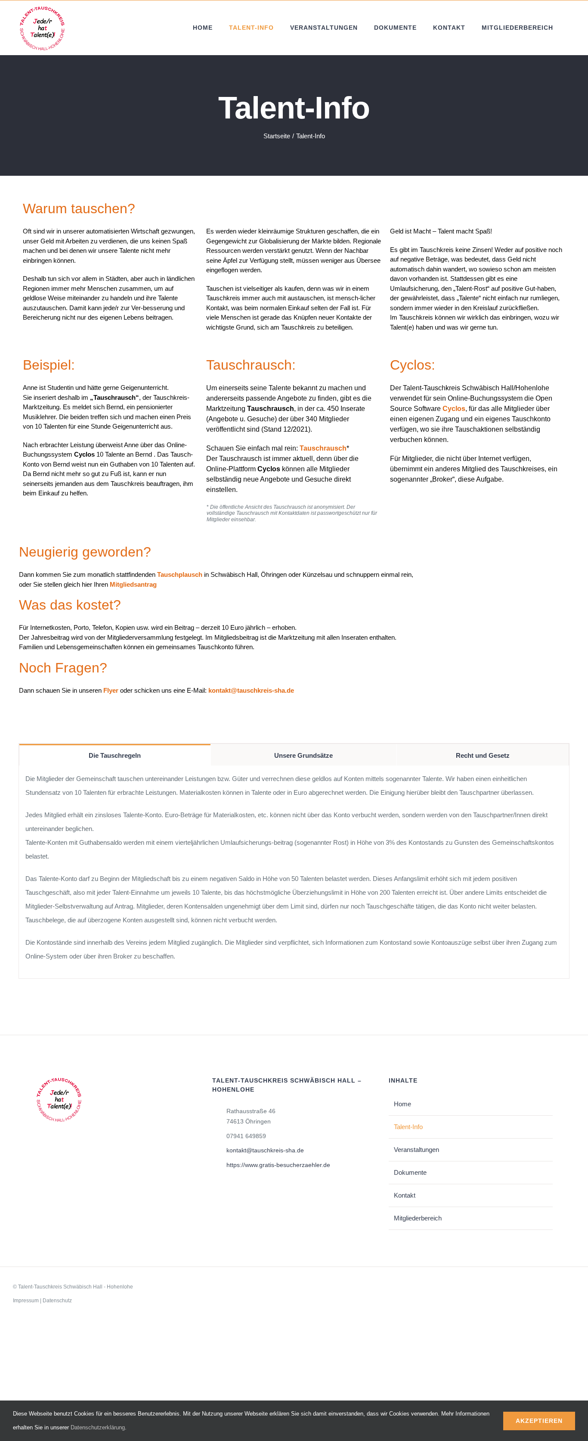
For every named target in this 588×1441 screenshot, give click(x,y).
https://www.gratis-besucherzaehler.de (278, 1164)
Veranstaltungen (416, 1149)
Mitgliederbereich (418, 1218)
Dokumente (410, 1172)
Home (402, 1104)
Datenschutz (57, 1301)
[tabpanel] (294, 872)
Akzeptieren (539, 1420)
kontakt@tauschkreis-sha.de (265, 1150)
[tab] (114, 755)
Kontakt (404, 1195)
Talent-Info (408, 1126)
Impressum (26, 1301)
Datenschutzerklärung (98, 1427)
